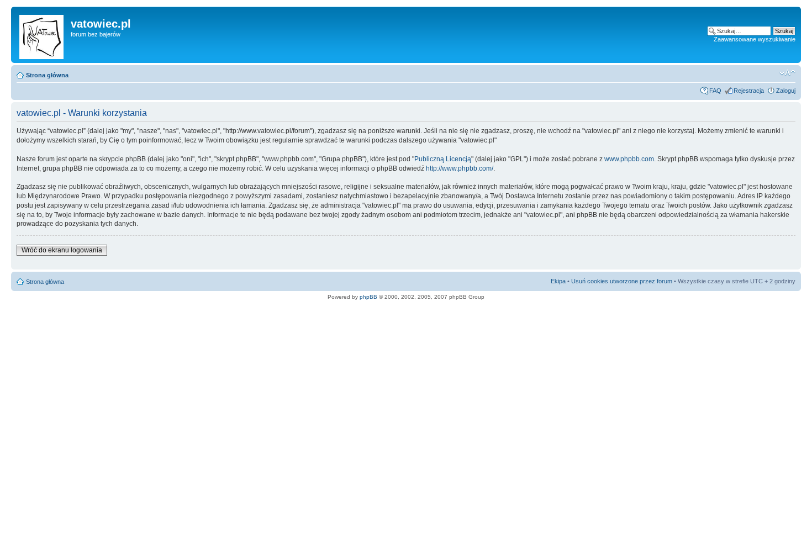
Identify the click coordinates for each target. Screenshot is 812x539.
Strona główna (47, 75)
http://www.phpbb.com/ (459, 168)
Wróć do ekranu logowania (62, 250)
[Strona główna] (42, 34)
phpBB (368, 297)
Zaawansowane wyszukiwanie (754, 39)
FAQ (715, 90)
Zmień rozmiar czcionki (787, 73)
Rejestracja (749, 90)
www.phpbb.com (629, 159)
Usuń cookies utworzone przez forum (621, 281)
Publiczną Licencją (442, 159)
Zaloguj (785, 90)
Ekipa (558, 281)
